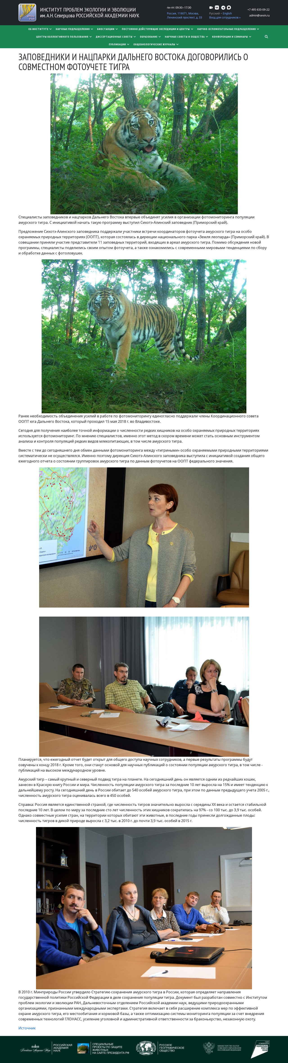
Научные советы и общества (185, 36)
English (227, 13)
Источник (27, 1028)
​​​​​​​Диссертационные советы (114, 36)
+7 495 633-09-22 (259, 9)
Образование (149, 36)
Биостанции (106, 29)
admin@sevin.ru (259, 15)
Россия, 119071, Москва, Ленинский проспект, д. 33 (184, 15)
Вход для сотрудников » (225, 17)
